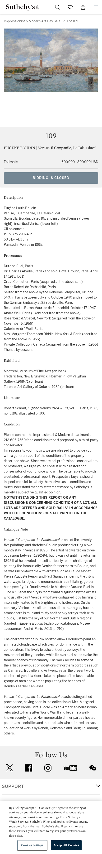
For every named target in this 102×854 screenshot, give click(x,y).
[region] (51, 827)
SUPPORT (13, 786)
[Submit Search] (57, 7)
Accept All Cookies (66, 845)
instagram (47, 768)
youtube (70, 768)
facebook (28, 768)
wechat (92, 768)
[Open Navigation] (95, 7)
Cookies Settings (32, 845)
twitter (9, 768)
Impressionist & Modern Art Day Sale (32, 21)
